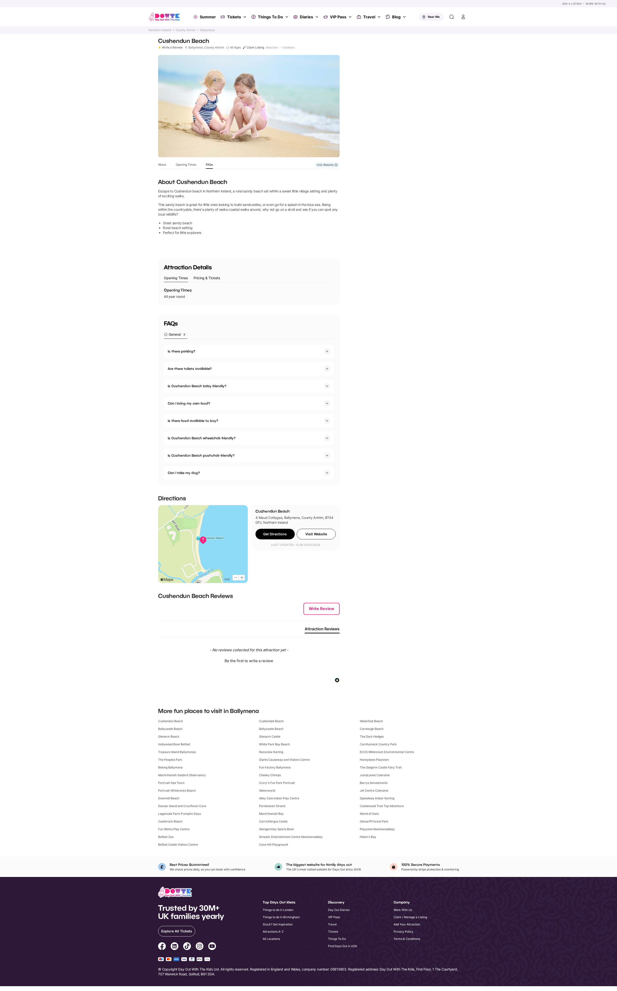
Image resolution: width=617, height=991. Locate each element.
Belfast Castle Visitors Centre (178, 844)
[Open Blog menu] (405, 17)
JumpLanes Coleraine (375, 775)
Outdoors (288, 47)
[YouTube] (212, 946)
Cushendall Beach (271, 721)
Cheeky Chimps (270, 775)
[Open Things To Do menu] (287, 17)
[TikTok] (187, 946)
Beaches (272, 47)
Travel (369, 16)
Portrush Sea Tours (171, 783)
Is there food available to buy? (193, 421)
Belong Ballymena (170, 767)
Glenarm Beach (168, 736)
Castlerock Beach (170, 821)
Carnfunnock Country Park (378, 744)
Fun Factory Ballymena (275, 767)
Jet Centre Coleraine (374, 790)
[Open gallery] (249, 106)
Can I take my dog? (184, 473)
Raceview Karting (271, 752)
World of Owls (369, 813)
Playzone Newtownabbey (377, 829)
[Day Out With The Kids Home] (164, 17)
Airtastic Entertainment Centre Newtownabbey (291, 837)
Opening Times (186, 164)
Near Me (434, 17)
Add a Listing (572, 3)
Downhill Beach (168, 798)
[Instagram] (199, 946)
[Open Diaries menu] (317, 17)
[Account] (463, 17)
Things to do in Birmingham (281, 917)
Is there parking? (181, 351)
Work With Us (595, 3)
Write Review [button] (321, 608)
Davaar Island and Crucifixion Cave (182, 806)
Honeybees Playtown (374, 759)
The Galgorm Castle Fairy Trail (381, 767)
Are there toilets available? (190, 369)
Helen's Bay (368, 837)
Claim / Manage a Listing (410, 917)
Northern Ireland (159, 30)
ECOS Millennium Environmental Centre (387, 752)
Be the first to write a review (249, 660)
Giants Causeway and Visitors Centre (284, 759)
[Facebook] (162, 946)
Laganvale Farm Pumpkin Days (179, 813)
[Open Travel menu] (379, 17)
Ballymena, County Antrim (206, 47)
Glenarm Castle (269, 736)
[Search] (451, 17)
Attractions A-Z (273, 931)
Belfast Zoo (166, 837)
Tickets (234, 16)
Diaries (306, 16)
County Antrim (185, 30)
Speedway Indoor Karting (377, 798)
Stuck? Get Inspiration (278, 924)
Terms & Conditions (407, 939)
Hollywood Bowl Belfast (174, 744)
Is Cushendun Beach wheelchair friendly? (201, 438)
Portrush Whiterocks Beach (177, 790)
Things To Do (270, 16)
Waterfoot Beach (371, 721)
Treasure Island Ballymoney (177, 752)
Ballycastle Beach (170, 729)
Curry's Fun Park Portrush (277, 783)
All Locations (271, 939)
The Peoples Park (170, 759)
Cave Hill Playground (273, 844)
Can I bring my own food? (189, 403)
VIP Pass (338, 16)
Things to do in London (278, 910)
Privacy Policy (403, 931)
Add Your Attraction (407, 924)
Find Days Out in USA (342, 946)
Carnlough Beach (371, 729)
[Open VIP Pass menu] (350, 17)
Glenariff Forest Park (374, 821)
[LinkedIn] (174, 946)
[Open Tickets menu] (245, 17)
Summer (208, 16)
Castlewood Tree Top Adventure (382, 806)
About (162, 164)
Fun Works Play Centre (173, 829)
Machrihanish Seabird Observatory (182, 775)
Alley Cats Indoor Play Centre (279, 798)
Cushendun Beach (170, 721)
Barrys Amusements (374, 783)
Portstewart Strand (272, 806)
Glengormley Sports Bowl (276, 829)
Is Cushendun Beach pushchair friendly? (201, 455)
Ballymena (207, 30)
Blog (396, 16)
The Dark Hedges (372, 736)
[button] (249, 660)
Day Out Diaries (338, 910)
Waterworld (267, 790)
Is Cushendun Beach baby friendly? (197, 386)
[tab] (176, 278)
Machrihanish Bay (271, 813)
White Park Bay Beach (274, 744)
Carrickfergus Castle (273, 821)
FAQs (209, 164)
